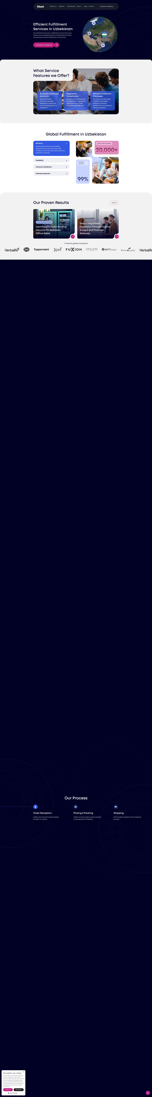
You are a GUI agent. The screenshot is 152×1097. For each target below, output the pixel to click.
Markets (61, 6)
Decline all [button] (18, 1089)
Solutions (53, 6)
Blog (85, 6)
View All (114, 202)
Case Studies (71, 6)
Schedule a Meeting (106, 6)
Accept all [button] (8, 1089)
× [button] (23, 1072)
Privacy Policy (6, 1086)
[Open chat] (148, 1093)
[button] (53, 6)
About (79, 6)
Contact (91, 6)
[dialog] (13, 1082)
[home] (40, 6)
